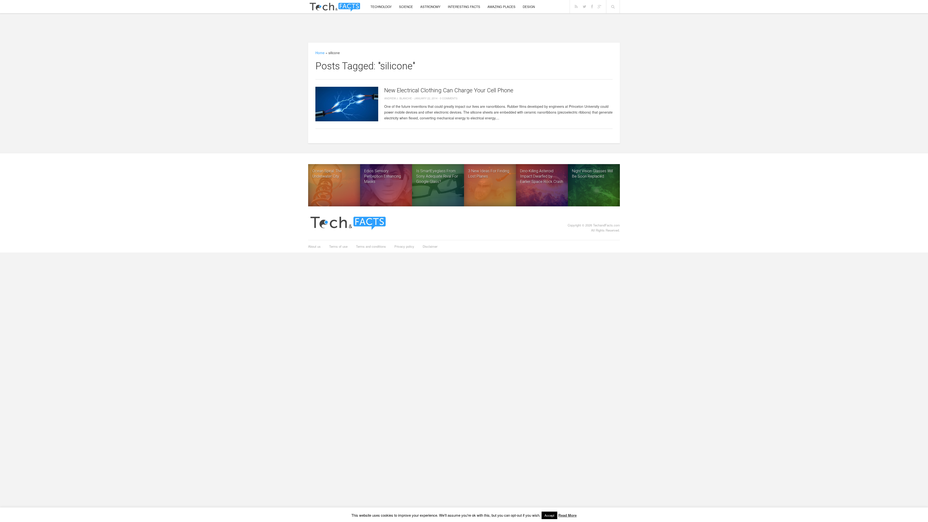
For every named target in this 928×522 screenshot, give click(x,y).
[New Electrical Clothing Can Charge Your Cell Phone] (346, 104)
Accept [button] (549, 515)
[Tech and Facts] (335, 7)
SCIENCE (406, 6)
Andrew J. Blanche (398, 98)
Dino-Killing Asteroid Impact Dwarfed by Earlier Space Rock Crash (541, 176)
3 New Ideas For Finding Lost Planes (488, 174)
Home (320, 52)
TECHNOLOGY (381, 6)
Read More (567, 515)
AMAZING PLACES (501, 6)
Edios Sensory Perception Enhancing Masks (382, 176)
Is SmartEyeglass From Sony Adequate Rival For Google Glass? (437, 176)
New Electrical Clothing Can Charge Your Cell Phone (448, 90)
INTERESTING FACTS (464, 6)
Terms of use (338, 246)
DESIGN (529, 6)
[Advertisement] (464, 28)
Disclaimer (430, 246)
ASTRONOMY (430, 6)
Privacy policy (404, 246)
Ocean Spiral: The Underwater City (327, 174)
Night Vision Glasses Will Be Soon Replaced (592, 174)
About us (314, 246)
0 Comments (448, 98)
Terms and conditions (371, 246)
